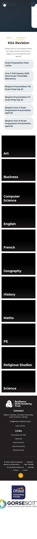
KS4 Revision (18, 40)
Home (9, 38)
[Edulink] (34, 8)
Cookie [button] (24, 470)
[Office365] (34, 18)
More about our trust (18, 435)
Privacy (15, 470)
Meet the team (18, 442)
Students (21, 38)
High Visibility (29, 464)
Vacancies (18, 439)
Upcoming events (18, 446)
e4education (15, 464)
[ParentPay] (34, 23)
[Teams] (34, 13)
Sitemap (31, 467)
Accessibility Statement (15, 467)
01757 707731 (20, 426)
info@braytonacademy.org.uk (20, 421)
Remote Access (18, 450)
